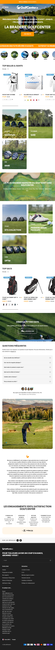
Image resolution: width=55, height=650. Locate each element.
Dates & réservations (27, 331)
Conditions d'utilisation (27, 580)
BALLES (14, 59)
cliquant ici (13, 351)
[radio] (3, 99)
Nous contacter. (9, 523)
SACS (35, 59)
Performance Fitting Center (8, 577)
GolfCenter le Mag (6, 583)
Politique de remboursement (28, 583)
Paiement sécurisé (26, 577)
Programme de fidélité (7, 572)
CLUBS (4, 59)
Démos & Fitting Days (7, 580)
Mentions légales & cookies (28, 575)
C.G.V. (23, 572)
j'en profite (27, 34)
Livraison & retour (26, 569)
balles (12, 607)
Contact (4, 569)
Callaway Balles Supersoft (31, 94)
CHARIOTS (45, 59)
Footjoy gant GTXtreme (8, 94)
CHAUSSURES (25, 59)
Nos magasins (5, 575)
